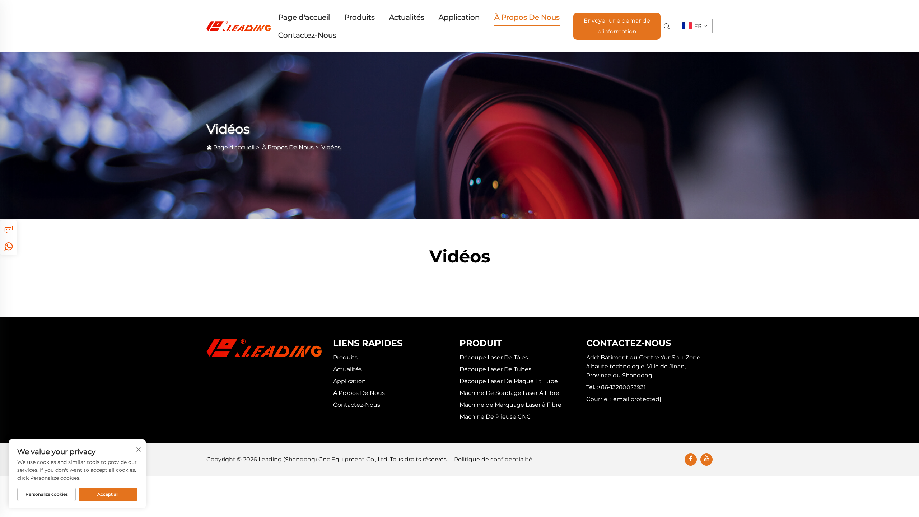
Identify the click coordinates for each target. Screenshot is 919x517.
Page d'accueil (304, 17)
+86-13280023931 (622, 387)
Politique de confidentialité (493, 459)
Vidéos (331, 147)
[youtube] (706, 459)
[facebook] (691, 459)
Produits (359, 17)
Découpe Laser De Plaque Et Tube (509, 381)
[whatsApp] (8, 246)
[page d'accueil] (238, 25)
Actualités (406, 17)
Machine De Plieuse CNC (495, 416)
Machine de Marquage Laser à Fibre (510, 404)
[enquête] (8, 229)
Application (459, 17)
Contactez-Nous (307, 35)
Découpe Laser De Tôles (494, 357)
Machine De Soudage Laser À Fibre (509, 393)
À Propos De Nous (527, 17)
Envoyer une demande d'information (617, 26)
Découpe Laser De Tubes (495, 369)
